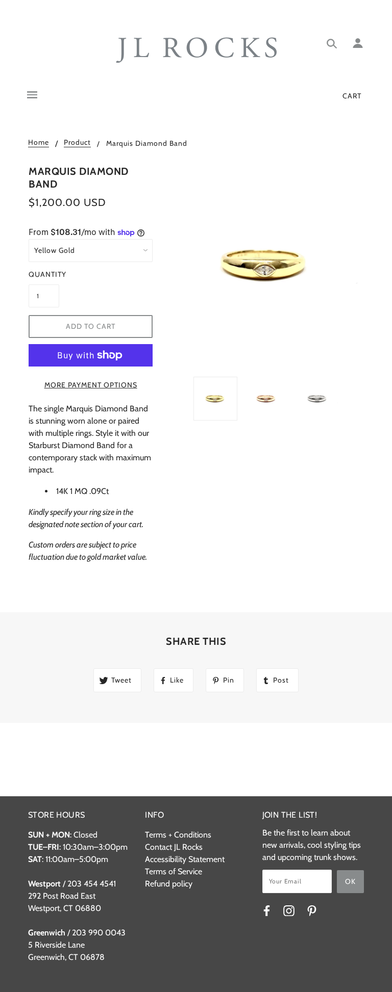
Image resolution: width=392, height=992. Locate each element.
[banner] (196, 50)
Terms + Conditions (178, 835)
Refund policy (168, 884)
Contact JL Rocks (174, 847)
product (77, 143)
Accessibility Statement (185, 859)
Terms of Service (173, 871)
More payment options (90, 384)
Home (38, 143)
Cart (351, 95)
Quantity (44, 274)
